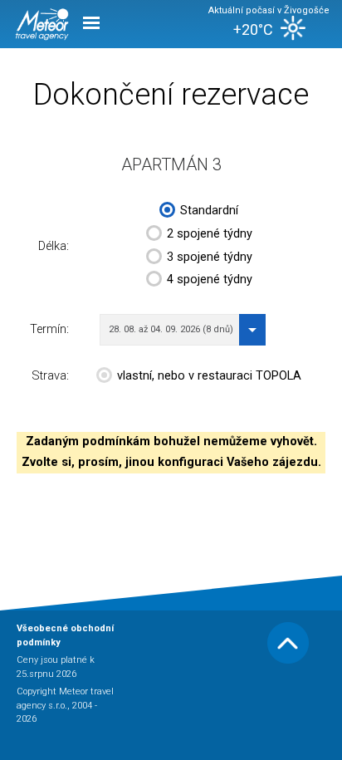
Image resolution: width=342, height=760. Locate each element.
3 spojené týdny (209, 257)
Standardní (209, 210)
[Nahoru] (288, 660)
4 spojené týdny (209, 279)
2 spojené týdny (209, 234)
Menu (91, 21)
